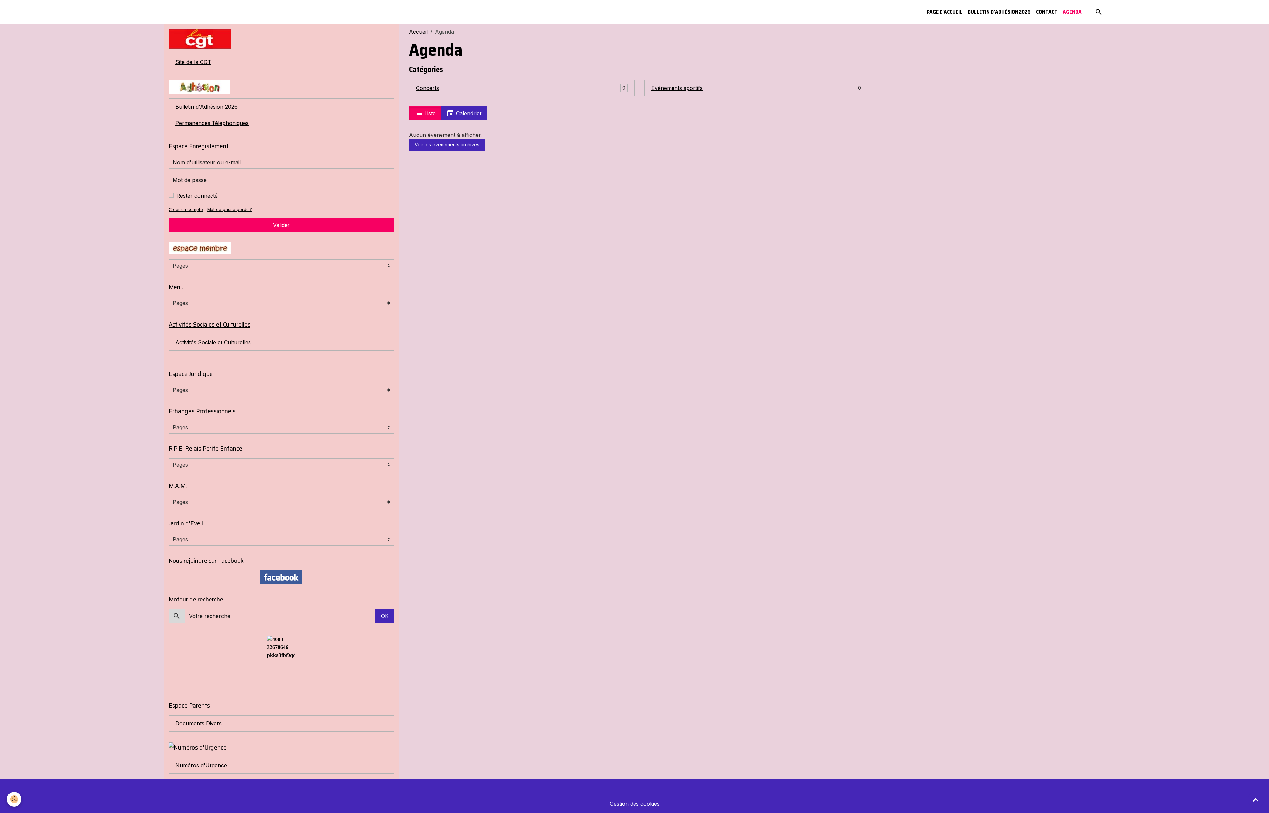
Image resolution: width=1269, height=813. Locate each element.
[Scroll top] (1256, 800)
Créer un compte (186, 209)
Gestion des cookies (635, 803)
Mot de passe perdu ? (229, 209)
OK (385, 616)
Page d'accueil (944, 12)
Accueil (418, 31)
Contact (1047, 12)
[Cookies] (14, 799)
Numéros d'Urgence (201, 765)
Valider (281, 225)
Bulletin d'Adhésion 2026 (206, 106)
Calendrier (468, 113)
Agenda (1072, 12)
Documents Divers (198, 723)
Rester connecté (197, 195)
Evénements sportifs (677, 88)
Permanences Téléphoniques (212, 123)
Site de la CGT (193, 62)
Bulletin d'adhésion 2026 (999, 12)
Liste (429, 113)
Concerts (427, 88)
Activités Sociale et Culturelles (213, 342)
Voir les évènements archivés (447, 144)
